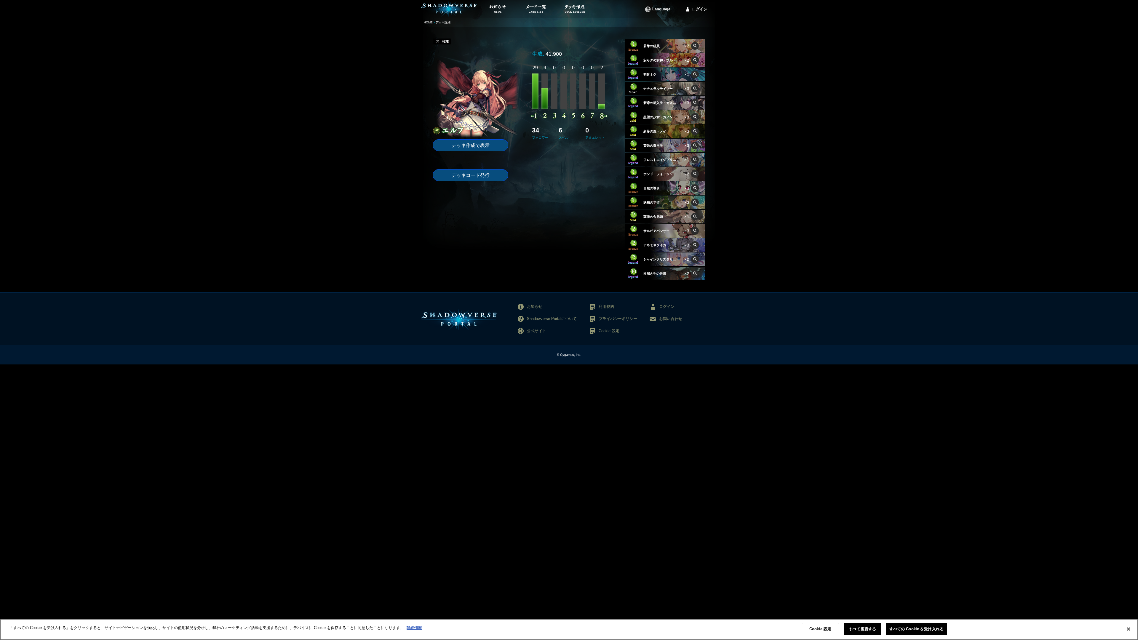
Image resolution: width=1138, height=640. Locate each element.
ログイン (699, 9)
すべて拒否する (862, 629)
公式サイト (536, 331)
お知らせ (534, 306)
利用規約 (606, 306)
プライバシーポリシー (618, 318)
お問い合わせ (670, 318)
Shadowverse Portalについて (552, 318)
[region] (569, 629)
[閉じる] (1128, 629)
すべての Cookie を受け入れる (916, 629)
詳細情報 (414, 627)
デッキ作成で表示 (471, 145)
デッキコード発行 (471, 175)
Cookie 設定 (820, 629)
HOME (428, 22)
